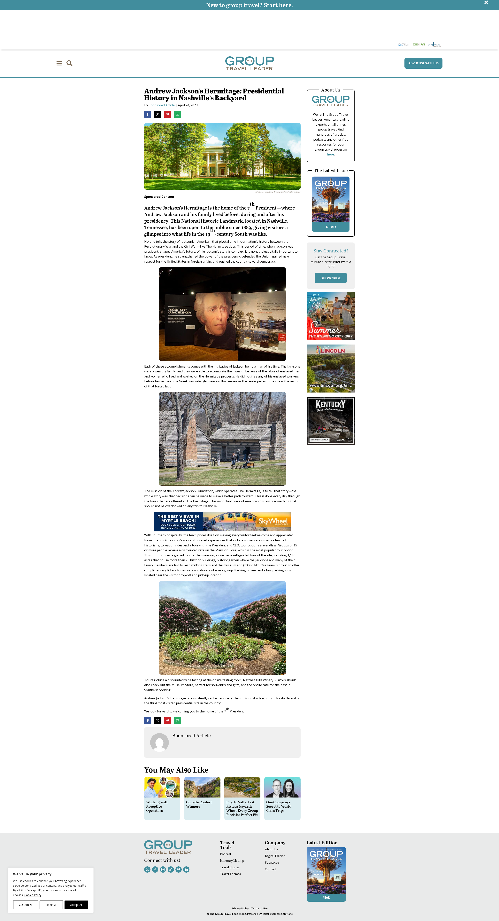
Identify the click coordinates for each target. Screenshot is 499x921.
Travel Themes (230, 874)
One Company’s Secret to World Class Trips (278, 806)
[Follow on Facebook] (155, 869)
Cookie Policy (32, 895)
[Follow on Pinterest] (178, 869)
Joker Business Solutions (278, 914)
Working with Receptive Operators (157, 806)
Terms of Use (259, 908)
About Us (271, 849)
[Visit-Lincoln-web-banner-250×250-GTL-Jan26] (331, 391)
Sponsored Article (162, 105)
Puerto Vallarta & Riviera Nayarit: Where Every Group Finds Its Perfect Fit (242, 808)
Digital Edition (275, 856)
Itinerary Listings (232, 860)
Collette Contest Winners (199, 804)
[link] (147, 114)
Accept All (76, 905)
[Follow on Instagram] (163, 869)
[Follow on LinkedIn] (186, 869)
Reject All (51, 905)
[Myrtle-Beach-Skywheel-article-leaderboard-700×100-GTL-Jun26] (222, 530)
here (330, 154)
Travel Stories (230, 867)
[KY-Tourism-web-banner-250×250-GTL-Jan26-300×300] (331, 444)
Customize (25, 905)
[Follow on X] (147, 869)
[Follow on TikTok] (171, 869)
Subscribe (272, 862)
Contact (270, 869)
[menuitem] (59, 63)
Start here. (278, 5)
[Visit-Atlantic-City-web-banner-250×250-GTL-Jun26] (331, 339)
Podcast (225, 854)
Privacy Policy (240, 908)
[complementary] (51, 890)
